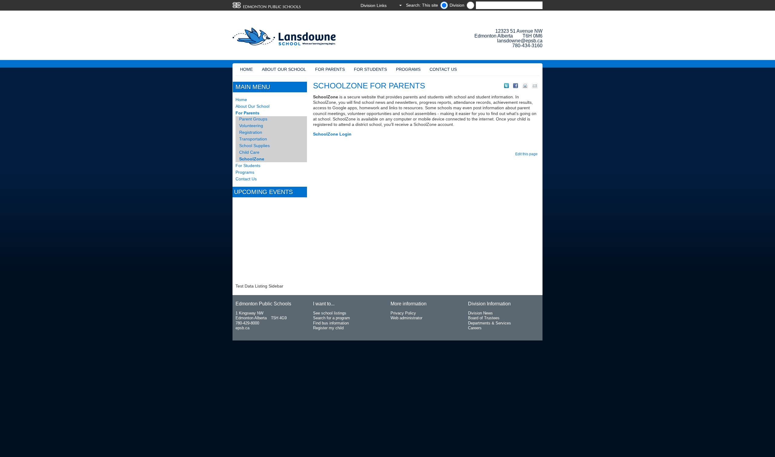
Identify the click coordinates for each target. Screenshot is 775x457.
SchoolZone (251, 158)
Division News (480, 313)
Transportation (253, 138)
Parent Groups (253, 119)
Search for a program (331, 318)
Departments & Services (489, 323)
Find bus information (331, 323)
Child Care (249, 152)
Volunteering (251, 125)
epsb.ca (242, 328)
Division (457, 5)
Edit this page (527, 154)
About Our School (284, 69)
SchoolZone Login (332, 134)
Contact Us (443, 69)
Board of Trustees (484, 318)
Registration (250, 132)
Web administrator (406, 318)
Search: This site (422, 5)
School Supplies (254, 145)
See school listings (329, 313)
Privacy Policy (403, 313)
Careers (475, 328)
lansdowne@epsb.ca (519, 40)
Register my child (328, 328)
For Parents (330, 69)
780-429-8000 (247, 323)
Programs (408, 69)
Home (246, 69)
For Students (370, 69)
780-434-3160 (527, 45)
